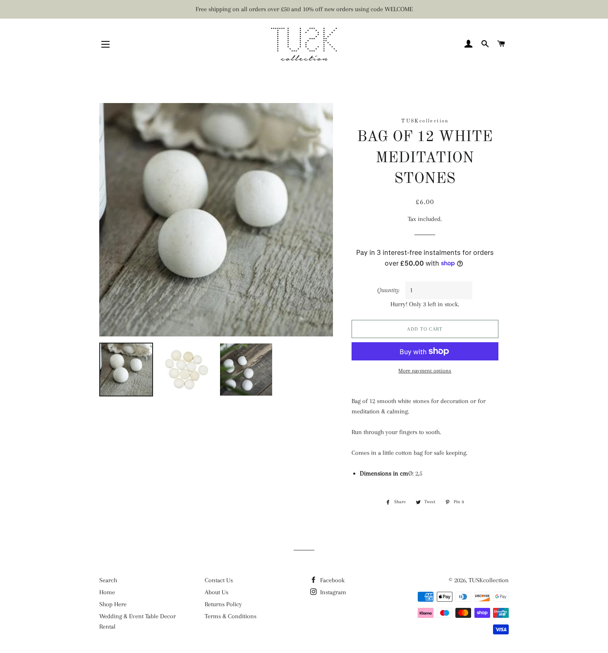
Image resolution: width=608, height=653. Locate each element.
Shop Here (113, 604)
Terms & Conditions (230, 616)
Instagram (332, 592)
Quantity (388, 290)
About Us (216, 592)
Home (107, 592)
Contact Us (219, 580)
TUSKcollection (489, 580)
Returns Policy (223, 604)
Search (108, 580)
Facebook (331, 580)
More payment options (424, 370)
